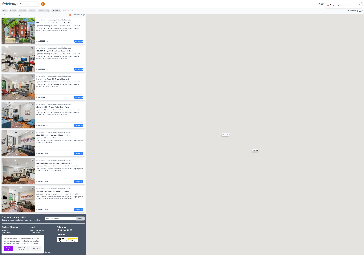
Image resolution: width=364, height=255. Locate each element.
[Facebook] (58, 230)
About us (5, 230)
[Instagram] (71, 230)
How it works (6, 233)
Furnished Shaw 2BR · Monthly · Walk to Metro (54, 163)
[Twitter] (61, 230)
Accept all (8, 248)
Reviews (5, 235)
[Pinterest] (68, 230)
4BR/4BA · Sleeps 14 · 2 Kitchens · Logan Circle (53, 51)
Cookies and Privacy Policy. (30, 243)
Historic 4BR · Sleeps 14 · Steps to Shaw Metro (53, 79)
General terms (34, 233)
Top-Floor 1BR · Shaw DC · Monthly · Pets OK (52, 191)
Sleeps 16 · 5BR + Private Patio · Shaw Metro (52, 107)
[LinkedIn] (64, 230)
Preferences (36, 248)
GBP (322, 4)
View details (79, 41)
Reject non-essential (22, 248)
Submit (80, 218)
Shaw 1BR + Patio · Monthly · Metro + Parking (53, 135)
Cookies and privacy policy (38, 230)
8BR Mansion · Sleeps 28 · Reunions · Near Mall (53, 23)
